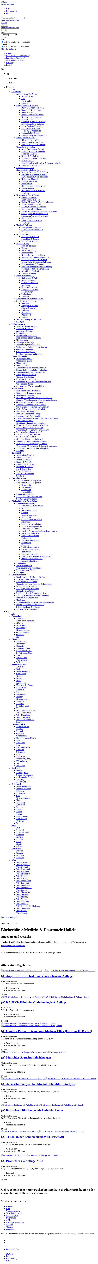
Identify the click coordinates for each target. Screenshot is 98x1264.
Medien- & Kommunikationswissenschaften (39, 531)
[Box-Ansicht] (5, 37)
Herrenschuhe (27, 253)
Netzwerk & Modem (29, 156)
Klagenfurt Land (23, 648)
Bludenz (19, 851)
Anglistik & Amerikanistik (32, 506)
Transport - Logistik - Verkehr (28, 434)
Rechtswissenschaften (30, 549)
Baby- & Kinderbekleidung (32, 108)
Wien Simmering (23, 908)
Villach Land (21, 657)
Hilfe (8, 9)
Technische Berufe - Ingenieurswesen (31, 441)
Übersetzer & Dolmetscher (27, 598)
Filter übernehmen (8, 49)
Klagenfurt (20, 646)
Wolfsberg (20, 662)
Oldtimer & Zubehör (24, 349)
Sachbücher (21, 563)
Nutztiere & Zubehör (24, 467)
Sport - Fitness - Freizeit (26, 437)
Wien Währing (22, 911)
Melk (18, 692)
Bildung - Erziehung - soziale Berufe (31, 404)
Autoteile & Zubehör (24, 329)
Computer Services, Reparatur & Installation (34, 584)
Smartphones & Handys (31, 227)
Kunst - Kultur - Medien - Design (29, 427)
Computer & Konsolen (25, 147)
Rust (18, 637)
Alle (13, 89)
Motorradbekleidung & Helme (28, 338)
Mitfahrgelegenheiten (24, 494)
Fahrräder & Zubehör (25, 168)
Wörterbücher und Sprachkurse (28, 568)
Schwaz (19, 846)
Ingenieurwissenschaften (31, 524)
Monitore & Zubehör (29, 154)
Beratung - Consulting (25, 395)
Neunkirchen (21, 699)
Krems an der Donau (24, 685)
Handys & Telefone (24, 225)
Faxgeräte (25, 232)
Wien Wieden (21, 913)
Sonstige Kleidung (28, 273)
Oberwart (20, 634)
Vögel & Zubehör (23, 471)
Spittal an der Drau (24, 651)
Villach (19, 655)
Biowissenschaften (28, 510)
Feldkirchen (21, 641)
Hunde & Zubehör (23, 460)
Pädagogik (25, 545)
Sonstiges (25, 103)
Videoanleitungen (13, 1211)
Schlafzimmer (27, 292)
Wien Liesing (21, 890)
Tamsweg (20, 779)
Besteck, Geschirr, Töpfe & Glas (34, 172)
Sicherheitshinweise (14, 1213)
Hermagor (20, 644)
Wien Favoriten (22, 871)
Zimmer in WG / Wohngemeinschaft (31, 368)
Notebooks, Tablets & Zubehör (33, 158)
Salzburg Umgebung (24, 775)
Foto (23, 99)
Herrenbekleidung (28, 250)
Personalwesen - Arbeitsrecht (28, 416)
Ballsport (25, 303)
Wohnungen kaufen (24, 361)
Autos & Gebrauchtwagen (27, 326)
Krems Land (21, 687)
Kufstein (19, 837)
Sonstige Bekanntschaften (26, 499)
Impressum (10, 1229)
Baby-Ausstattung (28, 112)
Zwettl (19, 722)
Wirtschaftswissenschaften (31, 559)
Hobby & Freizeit (23, 234)
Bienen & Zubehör (24, 457)
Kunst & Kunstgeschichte (31, 526)
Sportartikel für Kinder (30, 133)
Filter (3, 32)
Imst (18, 828)
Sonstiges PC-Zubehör (30, 165)
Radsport (25, 310)
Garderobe (25, 285)
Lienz (18, 841)
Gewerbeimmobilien (24, 384)
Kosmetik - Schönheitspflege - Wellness (32, 425)
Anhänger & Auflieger (25, 342)
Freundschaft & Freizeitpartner (28, 480)
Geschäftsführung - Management (29, 402)
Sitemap (9, 1227)
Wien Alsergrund (23, 862)
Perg (18, 745)
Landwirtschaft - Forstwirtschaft (29, 432)
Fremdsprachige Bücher (26, 570)
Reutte (19, 844)
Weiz (18, 823)
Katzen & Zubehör (24, 462)
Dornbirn (20, 855)
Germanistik (26, 517)
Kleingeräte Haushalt (29, 179)
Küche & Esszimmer (29, 287)
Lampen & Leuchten (29, 289)
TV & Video (26, 101)
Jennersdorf (21, 625)
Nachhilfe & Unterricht (25, 591)
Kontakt (9, 1206)
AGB (8, 1220)
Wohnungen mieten (24, 358)
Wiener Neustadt (23, 717)
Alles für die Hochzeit (30, 271)
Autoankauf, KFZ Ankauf (26, 582)
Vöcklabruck (21, 761)
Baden (19, 669)
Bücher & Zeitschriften (30, 140)
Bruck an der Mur (23, 786)
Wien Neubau (21, 899)
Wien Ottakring (22, 901)
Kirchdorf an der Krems (26, 738)
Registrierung (11, 11)
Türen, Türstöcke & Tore (31, 220)
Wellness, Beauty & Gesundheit (29, 319)
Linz (18, 740)
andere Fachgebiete (29, 561)
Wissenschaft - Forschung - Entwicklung (32, 430)
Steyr (18, 754)
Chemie (24, 513)
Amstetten (20, 667)
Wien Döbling (22, 867)
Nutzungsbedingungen (15, 1222)
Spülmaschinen (27, 188)
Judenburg (20, 802)
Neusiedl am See (23, 630)
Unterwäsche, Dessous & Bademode (36, 262)
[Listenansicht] (2, 37)
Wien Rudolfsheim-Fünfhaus (28, 906)
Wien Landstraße (23, 885)
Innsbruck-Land (22, 832)
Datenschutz (11, 1218)
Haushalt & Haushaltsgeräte (27, 170)
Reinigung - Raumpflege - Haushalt (30, 423)
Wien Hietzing (22, 878)
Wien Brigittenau (23, 864)
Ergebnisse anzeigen (9, 917)
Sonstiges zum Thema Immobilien (30, 386)
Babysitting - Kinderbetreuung (28, 393)
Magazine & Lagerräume (26, 379)
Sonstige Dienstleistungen (26, 609)
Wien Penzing (22, 904)
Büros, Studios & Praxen (26, 375)
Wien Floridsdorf (23, 874)
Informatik (25, 522)
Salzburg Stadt (22, 772)
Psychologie (26, 542)
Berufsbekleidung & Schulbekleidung (36, 266)
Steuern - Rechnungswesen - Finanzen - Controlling (37, 418)
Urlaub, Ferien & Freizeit (26, 586)
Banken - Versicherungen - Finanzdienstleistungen (36, 400)
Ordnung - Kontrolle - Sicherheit (29, 439)
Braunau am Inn (22, 726)
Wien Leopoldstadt (24, 887)
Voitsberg (20, 821)
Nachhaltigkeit (12, 1215)
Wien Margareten (23, 892)
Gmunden (20, 733)
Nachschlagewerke (24, 565)
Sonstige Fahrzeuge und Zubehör (29, 354)
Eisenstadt (20, 618)
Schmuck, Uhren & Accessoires (34, 260)
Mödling (19, 697)
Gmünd (19, 676)
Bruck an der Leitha (24, 671)
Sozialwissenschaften (30, 554)
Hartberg (19, 800)
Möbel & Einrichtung (25, 276)
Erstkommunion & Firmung (32, 264)
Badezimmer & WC (29, 278)
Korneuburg (21, 683)
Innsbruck (20, 830)
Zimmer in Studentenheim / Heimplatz (31, 370)
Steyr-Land (20, 756)
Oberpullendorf (22, 632)
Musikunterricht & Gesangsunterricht (31, 593)
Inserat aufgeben (7, 4)
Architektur (26, 508)
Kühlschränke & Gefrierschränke (34, 177)
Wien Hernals (21, 876)
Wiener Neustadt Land (25, 720)
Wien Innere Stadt (23, 881)
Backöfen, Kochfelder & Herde (34, 174)
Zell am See (21, 782)
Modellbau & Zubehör (30, 239)
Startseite (9, 1254)
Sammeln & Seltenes (29, 241)
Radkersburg (21, 818)
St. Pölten (20, 703)
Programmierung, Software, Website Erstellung (35, 602)
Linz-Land (20, 743)
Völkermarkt (21, 660)
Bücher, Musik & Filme (25, 138)
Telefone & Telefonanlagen (32, 230)
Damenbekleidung (28, 246)
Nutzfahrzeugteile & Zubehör (28, 345)
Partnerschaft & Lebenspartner (28, 483)
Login (8, 13)
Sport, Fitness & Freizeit (26, 301)
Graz (18, 795)
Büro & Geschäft (28, 280)
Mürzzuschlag (22, 816)
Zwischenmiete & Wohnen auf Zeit (30, 372)
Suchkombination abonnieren (13, 946)
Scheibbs (20, 701)
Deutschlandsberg (23, 789)
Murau (19, 814)
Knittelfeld (20, 805)
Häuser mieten (22, 363)
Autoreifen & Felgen (24, 331)
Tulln (18, 708)
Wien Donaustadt (23, 869)
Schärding (20, 752)
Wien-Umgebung (23, 715)
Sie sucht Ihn (26, 487)
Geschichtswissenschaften (31, 519)
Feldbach (20, 791)
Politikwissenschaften (30, 547)
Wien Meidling (22, 897)
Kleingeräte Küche (29, 181)
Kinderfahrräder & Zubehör (32, 124)
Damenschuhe (27, 248)
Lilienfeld (20, 690)
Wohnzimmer (26, 294)
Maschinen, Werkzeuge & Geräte (34, 216)
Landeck (19, 839)
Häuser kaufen (22, 365)
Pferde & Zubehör (23, 469)
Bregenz (19, 853)
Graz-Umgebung (23, 798)
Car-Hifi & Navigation (25, 352)
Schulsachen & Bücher (30, 128)
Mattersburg (21, 628)
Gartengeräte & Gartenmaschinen (34, 214)
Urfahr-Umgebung (23, 759)
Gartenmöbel (26, 218)
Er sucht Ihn (26, 490)
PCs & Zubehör (27, 161)
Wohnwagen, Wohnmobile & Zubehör (31, 347)
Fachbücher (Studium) (25, 503)
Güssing (19, 623)
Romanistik (26, 552)
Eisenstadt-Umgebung (25, 621)
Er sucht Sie (26, 485)
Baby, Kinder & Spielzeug (27, 105)
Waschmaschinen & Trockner (33, 191)
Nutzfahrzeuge (22, 340)
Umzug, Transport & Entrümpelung (30, 605)
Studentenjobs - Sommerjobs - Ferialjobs (32, 448)
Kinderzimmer (27, 119)
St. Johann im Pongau (25, 777)
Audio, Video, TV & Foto (26, 94)
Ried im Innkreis (23, 747)
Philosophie (26, 538)
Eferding (19, 729)
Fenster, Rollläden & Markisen (33, 207)
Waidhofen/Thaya (23, 713)
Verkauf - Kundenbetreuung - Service (31, 444)
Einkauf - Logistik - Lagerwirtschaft (30, 409)
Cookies (9, 1225)
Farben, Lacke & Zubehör (31, 204)
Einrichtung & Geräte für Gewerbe (30, 299)
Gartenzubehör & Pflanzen (32, 209)
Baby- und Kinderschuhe (31, 110)
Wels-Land (20, 766)
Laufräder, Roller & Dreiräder (33, 122)
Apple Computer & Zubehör (32, 149)
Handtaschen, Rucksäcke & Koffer (35, 257)
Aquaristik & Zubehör (25, 455)
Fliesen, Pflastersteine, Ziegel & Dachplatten (39, 211)
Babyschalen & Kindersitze (32, 115)
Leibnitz (19, 807)
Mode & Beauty (22, 243)
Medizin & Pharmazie (30, 533)
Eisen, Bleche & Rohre (30, 200)
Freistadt (19, 731)
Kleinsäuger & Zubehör (25, 464)
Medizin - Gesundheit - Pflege (28, 414)
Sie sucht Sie (26, 492)
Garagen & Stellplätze (25, 377)
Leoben (19, 809)
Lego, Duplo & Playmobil (31, 126)
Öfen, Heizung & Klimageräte (33, 186)
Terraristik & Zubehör (25, 473)
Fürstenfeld (20, 793)
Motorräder (20, 333)
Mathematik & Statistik (30, 529)
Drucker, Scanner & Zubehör (33, 151)
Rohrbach (20, 749)
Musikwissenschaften (30, 536)
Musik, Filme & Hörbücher (32, 142)
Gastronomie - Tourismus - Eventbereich (32, 407)
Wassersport (26, 312)
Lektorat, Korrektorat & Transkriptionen (32, 595)
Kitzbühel (20, 835)
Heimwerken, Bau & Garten (27, 195)
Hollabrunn (21, 678)
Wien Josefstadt (22, 883)
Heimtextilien (26, 184)
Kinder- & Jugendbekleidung (33, 255)
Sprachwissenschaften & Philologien (36, 556)
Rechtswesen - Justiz (24, 421)
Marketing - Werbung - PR (27, 411)
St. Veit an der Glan (24, 653)
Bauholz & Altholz (29, 197)
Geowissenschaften (29, 515)
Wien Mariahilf (22, 894)
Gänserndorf (21, 674)
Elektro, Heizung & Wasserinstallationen (37, 202)
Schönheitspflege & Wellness (28, 607)
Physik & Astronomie (30, 540)
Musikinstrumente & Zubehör (33, 145)
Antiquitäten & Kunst (30, 237)
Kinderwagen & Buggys (31, 117)
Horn (18, 680)
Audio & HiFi (27, 96)
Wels (18, 763)
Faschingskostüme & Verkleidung (35, 269)
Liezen (19, 812)
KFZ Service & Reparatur (27, 579)
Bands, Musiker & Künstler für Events (31, 577)
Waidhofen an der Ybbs (25, 710)
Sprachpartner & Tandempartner (29, 496)
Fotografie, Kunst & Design (27, 588)
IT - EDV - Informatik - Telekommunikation (34, 398)
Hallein (19, 770)
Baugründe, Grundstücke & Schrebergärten (33, 381)
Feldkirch (20, 858)
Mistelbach (20, 694)
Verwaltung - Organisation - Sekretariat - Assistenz (36, 446)
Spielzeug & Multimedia (31, 131)
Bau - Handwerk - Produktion (28, 391)
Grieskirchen (21, 736)
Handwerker (21, 600)
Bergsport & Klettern (29, 306)
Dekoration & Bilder (29, 283)
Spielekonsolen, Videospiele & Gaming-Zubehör (41, 163)
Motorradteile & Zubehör (26, 335)
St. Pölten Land (22, 706)
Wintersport (26, 315)
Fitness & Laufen (28, 308)
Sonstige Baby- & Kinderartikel (34, 135)
